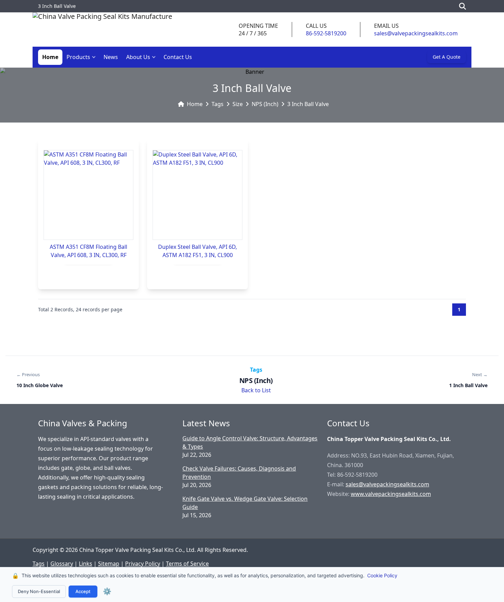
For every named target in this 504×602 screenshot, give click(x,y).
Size (237, 104)
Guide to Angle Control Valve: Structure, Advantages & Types (249, 442)
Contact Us (178, 57)
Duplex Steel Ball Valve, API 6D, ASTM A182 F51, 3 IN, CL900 (197, 251)
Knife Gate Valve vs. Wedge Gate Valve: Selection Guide (245, 503)
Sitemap (108, 563)
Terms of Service (187, 563)
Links (85, 563)
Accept (83, 591)
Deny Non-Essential (39, 591)
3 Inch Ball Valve (308, 104)
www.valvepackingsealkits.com (391, 494)
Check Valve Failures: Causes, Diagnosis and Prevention (239, 473)
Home (50, 57)
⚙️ (107, 591)
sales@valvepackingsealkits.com (416, 33)
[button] (95, 57)
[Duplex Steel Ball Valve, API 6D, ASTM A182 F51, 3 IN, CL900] (197, 195)
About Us (138, 57)
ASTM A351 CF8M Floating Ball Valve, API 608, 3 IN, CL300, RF (88, 251)
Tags (218, 104)
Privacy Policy (142, 563)
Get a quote (446, 57)
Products (78, 57)
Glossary (61, 563)
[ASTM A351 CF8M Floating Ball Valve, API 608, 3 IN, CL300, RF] (88, 195)
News (111, 57)
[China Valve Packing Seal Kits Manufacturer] (102, 29)
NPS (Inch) (265, 104)
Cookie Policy (382, 575)
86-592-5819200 (326, 33)
